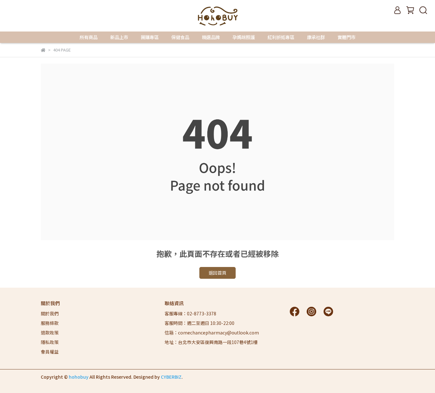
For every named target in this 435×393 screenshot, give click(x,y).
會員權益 (50, 351)
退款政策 (50, 332)
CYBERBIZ (171, 377)
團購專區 (150, 37)
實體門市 (346, 37)
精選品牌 (211, 37)
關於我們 (50, 313)
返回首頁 (217, 273)
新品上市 (119, 37)
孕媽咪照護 (243, 37)
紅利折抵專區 (280, 37)
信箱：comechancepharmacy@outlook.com (212, 332)
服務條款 (50, 323)
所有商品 (88, 37)
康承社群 (316, 37)
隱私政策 (50, 342)
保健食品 (180, 37)
